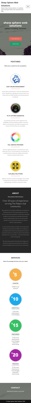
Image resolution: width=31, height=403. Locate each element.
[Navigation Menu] (28, 6)
